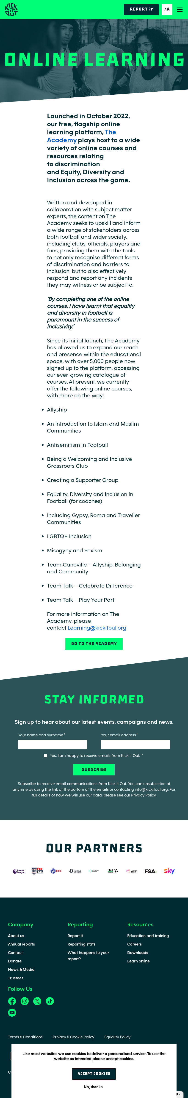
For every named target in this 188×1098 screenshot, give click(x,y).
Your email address (118, 734)
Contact (15, 952)
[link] (12, 1000)
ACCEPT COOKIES (93, 1074)
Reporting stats (81, 944)
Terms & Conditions (25, 1036)
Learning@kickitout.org (97, 627)
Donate (15, 961)
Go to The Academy (94, 644)
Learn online (138, 961)
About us (16, 935)
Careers (134, 944)
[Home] (11, 9)
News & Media (21, 969)
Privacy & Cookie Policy (73, 1036)
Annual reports (21, 944)
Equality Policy (117, 1036)
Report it (75, 935)
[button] (167, 9)
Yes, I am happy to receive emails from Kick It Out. (95, 755)
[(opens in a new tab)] (19, 871)
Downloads (137, 952)
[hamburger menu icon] (179, 9)
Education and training (148, 935)
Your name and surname (40, 734)
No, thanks (93, 1087)
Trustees (15, 977)
